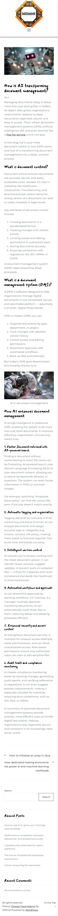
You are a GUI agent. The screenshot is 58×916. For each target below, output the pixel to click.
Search (8, 790)
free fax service (15, 134)
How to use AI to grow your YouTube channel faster (24, 827)
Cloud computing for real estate (22, 865)
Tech (6, 97)
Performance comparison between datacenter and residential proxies (24, 837)
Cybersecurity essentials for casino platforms (23, 847)
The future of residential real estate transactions (24, 857)
